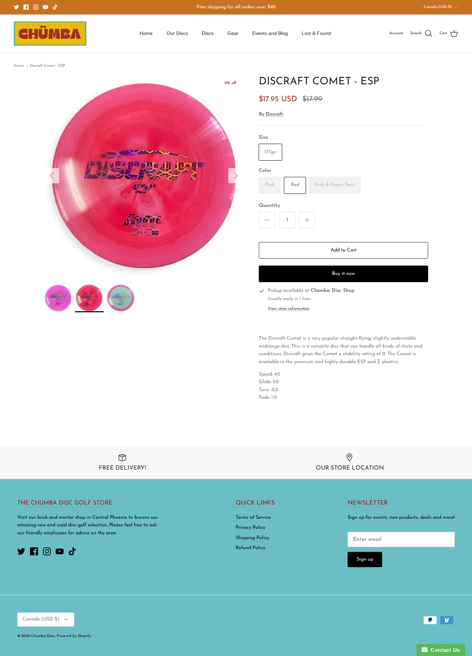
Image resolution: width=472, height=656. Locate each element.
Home (146, 33)
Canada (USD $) (438, 7)
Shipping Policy (252, 537)
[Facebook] (26, 7)
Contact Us (443, 650)
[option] (144, 176)
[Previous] (51, 175)
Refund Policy (250, 548)
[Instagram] (35, 7)
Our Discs (177, 33)
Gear (232, 33)
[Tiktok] (55, 7)
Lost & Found (316, 33)
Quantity (269, 205)
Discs (208, 33)
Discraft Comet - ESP (47, 66)
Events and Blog (270, 33)
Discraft (274, 114)
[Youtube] (45, 7)
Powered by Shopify (74, 636)
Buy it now (343, 273)
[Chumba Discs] (50, 33)
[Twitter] (16, 7)
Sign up (365, 559)
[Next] (236, 175)
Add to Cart (344, 250)
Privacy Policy (250, 527)
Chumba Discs (43, 636)
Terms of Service (253, 517)
